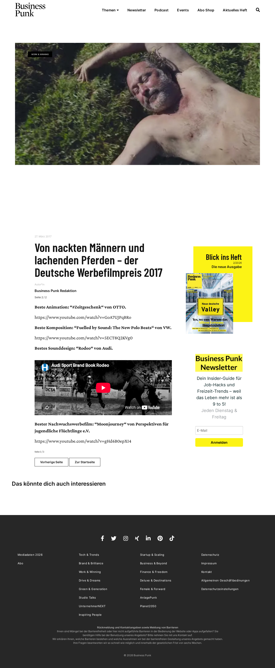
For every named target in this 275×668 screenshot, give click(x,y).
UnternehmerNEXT (92, 606)
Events (183, 10)
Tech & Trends (89, 554)
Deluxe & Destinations (155, 580)
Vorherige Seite (51, 462)
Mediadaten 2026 (30, 554)
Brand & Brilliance (91, 563)
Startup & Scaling (152, 554)
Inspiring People (90, 614)
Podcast (161, 10)
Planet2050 (148, 606)
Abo (20, 563)
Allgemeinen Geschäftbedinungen (225, 580)
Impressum (209, 563)
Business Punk (30, 10)
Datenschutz (210, 554)
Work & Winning (40, 54)
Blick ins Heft (224, 256)
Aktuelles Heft (235, 10)
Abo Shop (205, 10)
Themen (109, 10)
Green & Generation (93, 589)
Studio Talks (87, 597)
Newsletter (136, 10)
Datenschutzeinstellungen (220, 589)
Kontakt (206, 572)
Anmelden (219, 442)
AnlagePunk (148, 597)
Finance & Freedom (154, 572)
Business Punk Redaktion (55, 291)
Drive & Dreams (90, 580)
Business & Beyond (153, 563)
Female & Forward (152, 589)
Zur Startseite (85, 462)
